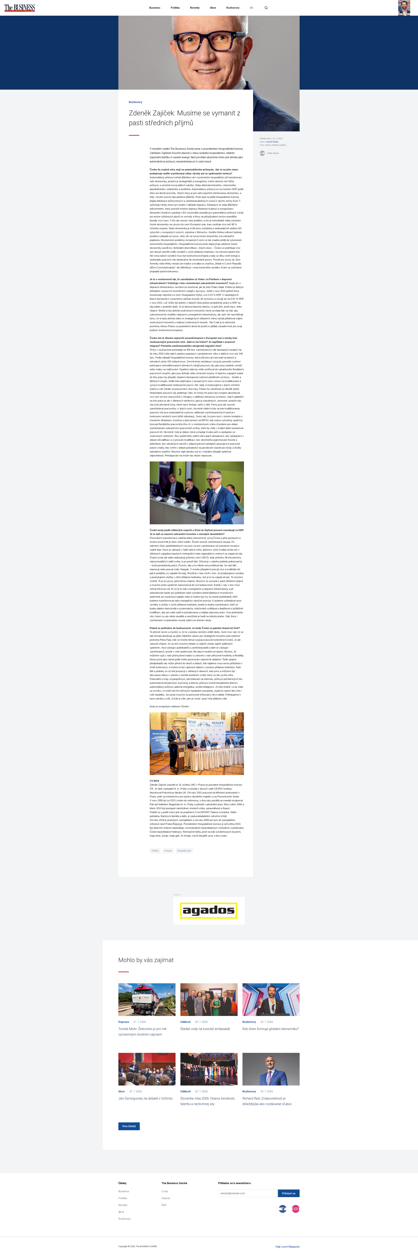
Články (122, 1183)
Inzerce (165, 1198)
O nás (164, 1191)
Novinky (195, 7)
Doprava (123, 1021)
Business (154, 7)
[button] (266, 7)
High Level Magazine (287, 1246)
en (251, 7)
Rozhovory (232, 7)
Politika (175, 7)
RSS (163, 1205)
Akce (213, 7)
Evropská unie (184, 850)
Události (185, 1021)
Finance (168, 850)
